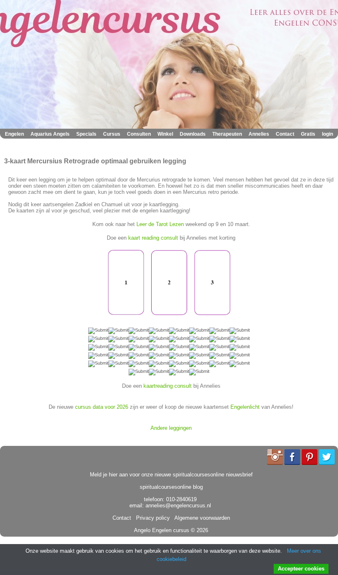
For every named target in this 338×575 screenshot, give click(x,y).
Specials (86, 134)
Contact (285, 134)
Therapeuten (227, 134)
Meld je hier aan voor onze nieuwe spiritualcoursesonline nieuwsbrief (171, 474)
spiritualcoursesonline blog (171, 487)
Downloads (193, 134)
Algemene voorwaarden (200, 518)
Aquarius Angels (50, 134)
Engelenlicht (245, 407)
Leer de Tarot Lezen (160, 224)
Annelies (259, 134)
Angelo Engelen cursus (161, 530)
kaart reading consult (153, 238)
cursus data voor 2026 (101, 407)
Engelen (14, 134)
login (327, 134)
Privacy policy (151, 518)
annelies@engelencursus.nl (178, 505)
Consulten (139, 134)
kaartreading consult (167, 386)
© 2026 (198, 530)
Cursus (111, 134)
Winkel (165, 134)
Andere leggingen (171, 428)
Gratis (308, 134)
